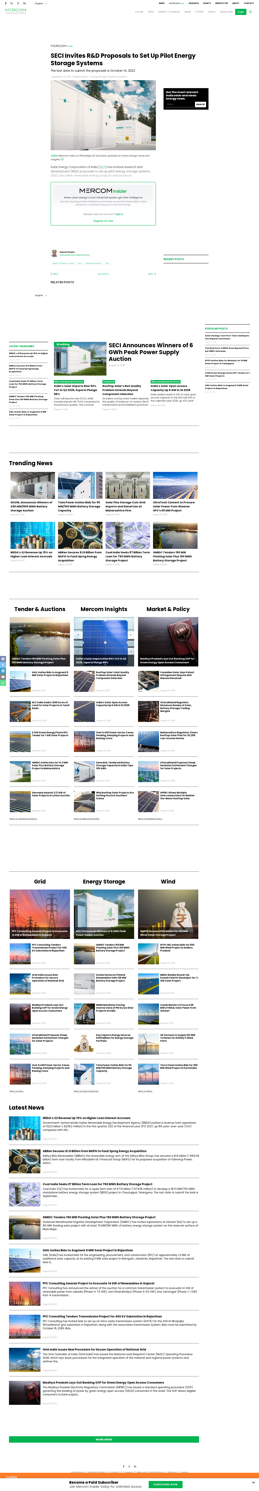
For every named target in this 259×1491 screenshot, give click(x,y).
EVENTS (207, 3)
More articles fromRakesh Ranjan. (75, 254)
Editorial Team (96, 1472)
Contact (114, 1472)
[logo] (15, 12)
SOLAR (139, 11)
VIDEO (212, 11)
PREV (55, 274)
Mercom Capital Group (150, 1472)
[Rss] (12, 3)
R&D (80, 263)
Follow (54, 155)
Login (241, 12)
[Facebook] (6, 3)
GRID (151, 11)
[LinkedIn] (24, 3)
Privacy (172, 1472)
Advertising (77, 1472)
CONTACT (249, 3)
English (39, 3)
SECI (107, 263)
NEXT (151, 274)
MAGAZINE (226, 11)
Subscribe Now (165, 1484)
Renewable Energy (94, 263)
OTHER (200, 11)
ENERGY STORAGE (169, 11)
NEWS (162, 3)
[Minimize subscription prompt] (253, 1482)
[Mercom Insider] (176, 3)
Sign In (119, 214)
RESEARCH (194, 3)
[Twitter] (18, 3)
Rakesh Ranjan (80, 76)
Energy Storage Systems (63, 263)
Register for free (103, 221)
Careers (128, 1472)
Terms (184, 1472)
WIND (188, 11)
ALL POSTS (103, 274)
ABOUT (235, 3)
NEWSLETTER (221, 3)
